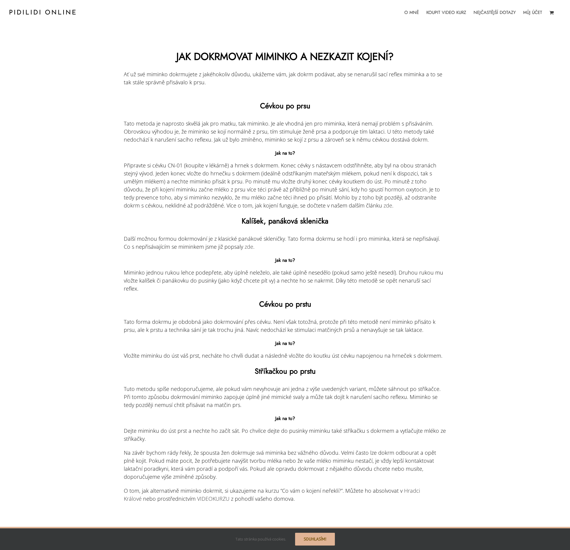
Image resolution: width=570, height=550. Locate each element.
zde (388, 205)
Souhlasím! (315, 539)
